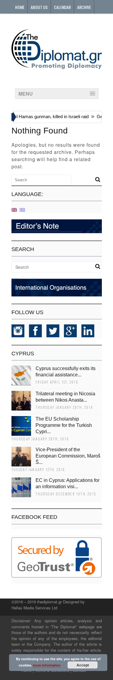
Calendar (62, 7)
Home (19, 7)
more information (47, 665)
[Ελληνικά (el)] (22, 209)
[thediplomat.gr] (56, 66)
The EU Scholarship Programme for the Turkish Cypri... (64, 425)
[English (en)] (14, 209)
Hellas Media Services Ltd (34, 608)
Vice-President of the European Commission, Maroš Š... (68, 456)
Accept (83, 665)
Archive (84, 7)
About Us (39, 7)
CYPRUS (22, 354)
